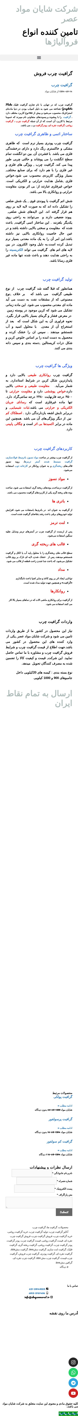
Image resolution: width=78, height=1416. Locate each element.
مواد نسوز (33, 457)
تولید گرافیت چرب (38, 1231)
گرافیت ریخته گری (27, 1245)
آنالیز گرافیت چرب (58, 1231)
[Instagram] (73, 1362)
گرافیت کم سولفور (59, 1141)
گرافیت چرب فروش (29, 1253)
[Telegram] (73, 1383)
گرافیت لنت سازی (57, 1249)
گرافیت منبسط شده (58, 461)
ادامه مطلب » (65, 1105)
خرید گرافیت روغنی (18, 1231)
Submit (64, 1212)
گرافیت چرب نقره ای (24, 1258)
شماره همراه (64, 1181)
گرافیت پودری (48, 1253)
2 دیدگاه (64, 1267)
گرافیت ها (52, 1227)
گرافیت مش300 (37, 1249)
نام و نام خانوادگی (62, 1173)
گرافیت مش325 (19, 1249)
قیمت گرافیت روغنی (52, 1240)
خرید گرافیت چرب (63, 1236)
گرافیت (67, 117)
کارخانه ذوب (21, 466)
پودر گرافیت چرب (63, 1245)
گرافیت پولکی (63, 1097)
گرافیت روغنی (45, 1245)
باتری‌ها (22, 457)
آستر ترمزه (32, 461)
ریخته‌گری (57, 466)
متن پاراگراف (64, 1194)
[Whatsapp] (73, 1372)
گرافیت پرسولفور (60, 1119)
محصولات (63, 1227)
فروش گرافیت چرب (42, 1236)
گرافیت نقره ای (64, 1253)
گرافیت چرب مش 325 (47, 1258)
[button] (39, 58)
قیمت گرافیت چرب (31, 1240)
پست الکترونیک (63, 1188)
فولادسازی (11, 457)
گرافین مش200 (64, 1262)
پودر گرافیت (13, 1240)
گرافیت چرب (61, 85)
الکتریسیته (16, 250)
